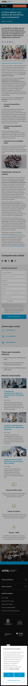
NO (8, 674)
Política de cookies (14, 669)
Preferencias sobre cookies (14, 680)
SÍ (19, 674)
